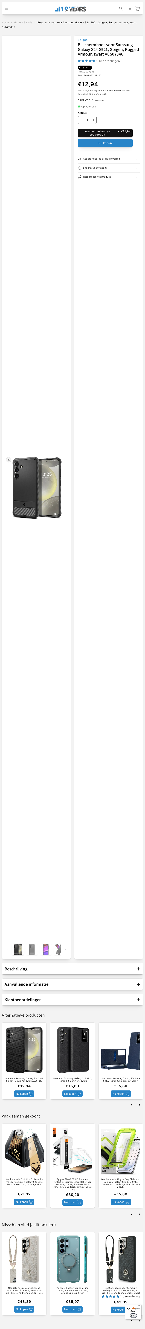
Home (5, 22)
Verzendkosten (113, 90)
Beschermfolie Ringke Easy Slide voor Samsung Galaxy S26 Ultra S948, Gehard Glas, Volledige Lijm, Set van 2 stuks (120, 1183)
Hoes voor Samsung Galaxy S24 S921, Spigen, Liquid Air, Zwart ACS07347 (24, 1079)
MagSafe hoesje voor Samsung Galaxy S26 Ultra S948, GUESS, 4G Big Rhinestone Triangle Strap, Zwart (121, 1290)
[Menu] (139, 1306)
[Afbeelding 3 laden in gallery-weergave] (46, 949)
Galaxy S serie (23, 22)
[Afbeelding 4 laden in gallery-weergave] (60, 949)
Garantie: (84, 100)
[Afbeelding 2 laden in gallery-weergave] (32, 949)
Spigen (83, 40)
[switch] (133, 1315)
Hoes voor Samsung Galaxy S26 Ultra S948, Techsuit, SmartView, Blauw (121, 1079)
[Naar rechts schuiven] (65, 949)
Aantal (82, 113)
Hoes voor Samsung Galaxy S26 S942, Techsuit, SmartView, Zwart (72, 1079)
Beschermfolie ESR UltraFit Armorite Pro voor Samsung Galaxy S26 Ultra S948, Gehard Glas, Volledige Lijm (24, 1182)
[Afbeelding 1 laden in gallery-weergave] (18, 949)
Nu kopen (105, 143)
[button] (121, 8)
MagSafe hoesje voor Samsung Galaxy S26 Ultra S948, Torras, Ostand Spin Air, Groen (72, 1290)
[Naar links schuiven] (7, 949)
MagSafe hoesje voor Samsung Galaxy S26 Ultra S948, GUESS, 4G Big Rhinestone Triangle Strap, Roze (24, 1290)
